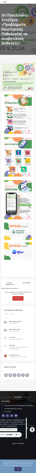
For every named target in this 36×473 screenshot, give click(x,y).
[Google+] (14, 375)
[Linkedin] (12, 415)
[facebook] (3, 415)
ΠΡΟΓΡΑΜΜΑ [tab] (26, 283)
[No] (34, 466)
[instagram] (7, 415)
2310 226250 (7, 411)
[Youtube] (16, 415)
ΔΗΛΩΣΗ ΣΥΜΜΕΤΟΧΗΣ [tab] (10, 283)
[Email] (27, 375)
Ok (18, 469)
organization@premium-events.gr (13, 408)
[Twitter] (10, 375)
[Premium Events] (3, 1)
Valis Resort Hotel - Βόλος (16, 339)
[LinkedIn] (19, 375)
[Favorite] (12, 314)
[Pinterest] (23, 375)
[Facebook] (6, 375)
